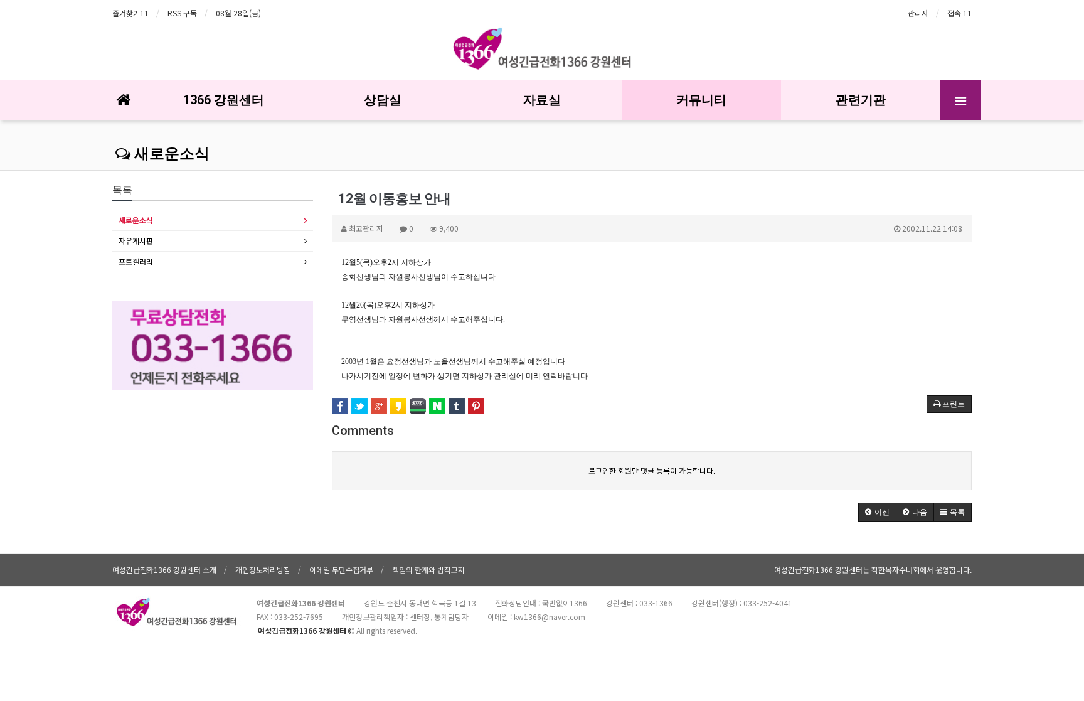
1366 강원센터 (223, 99)
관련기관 (861, 99)
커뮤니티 (701, 99)
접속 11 (959, 13)
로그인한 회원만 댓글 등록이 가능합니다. (651, 470)
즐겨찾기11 (130, 13)
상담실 (382, 99)
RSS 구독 (182, 13)
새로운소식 (170, 154)
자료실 (542, 99)
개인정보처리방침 (262, 569)
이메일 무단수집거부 (341, 569)
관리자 (918, 13)
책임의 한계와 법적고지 (428, 569)
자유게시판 (136, 240)
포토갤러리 (136, 261)
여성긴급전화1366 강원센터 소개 (164, 569)
